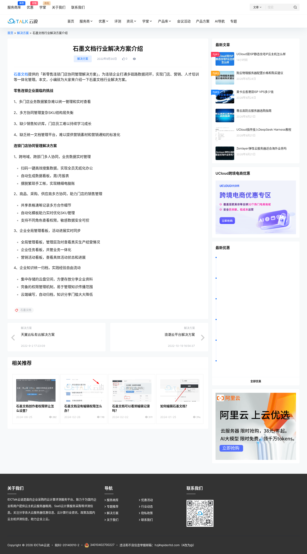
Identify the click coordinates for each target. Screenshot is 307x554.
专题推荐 (112, 506)
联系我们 (147, 519)
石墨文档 (21, 74)
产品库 (163, 21)
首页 (10, 33)
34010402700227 (102, 545)
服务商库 (112, 500)
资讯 (130, 21)
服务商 (85, 21)
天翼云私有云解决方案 (38, 334)
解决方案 (23, 33)
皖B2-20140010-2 (67, 545)
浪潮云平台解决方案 (180, 334)
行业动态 (147, 506)
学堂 (145, 21)
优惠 (102, 21)
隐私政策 (147, 513)
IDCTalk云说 (41, 545)
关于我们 (112, 519)
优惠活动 (147, 500)
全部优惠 (255, 381)
